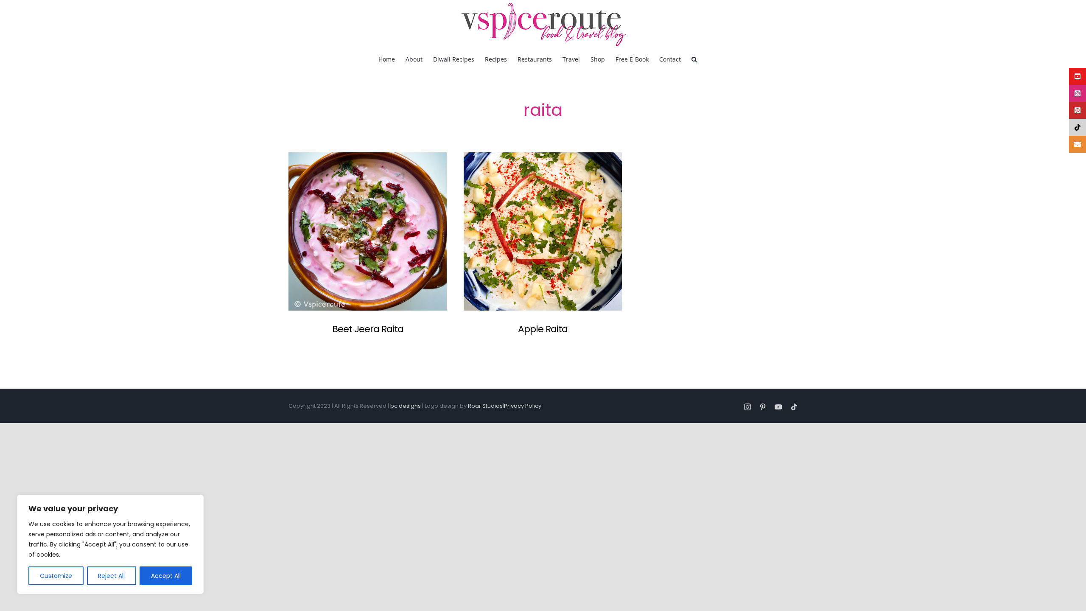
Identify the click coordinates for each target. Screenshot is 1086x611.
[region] (110, 544)
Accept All (166, 576)
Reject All (111, 576)
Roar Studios (485, 406)
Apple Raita (543, 329)
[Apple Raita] (543, 231)
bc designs (405, 406)
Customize (56, 576)
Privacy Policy (522, 406)
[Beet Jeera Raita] (367, 231)
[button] (694, 58)
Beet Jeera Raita (367, 329)
